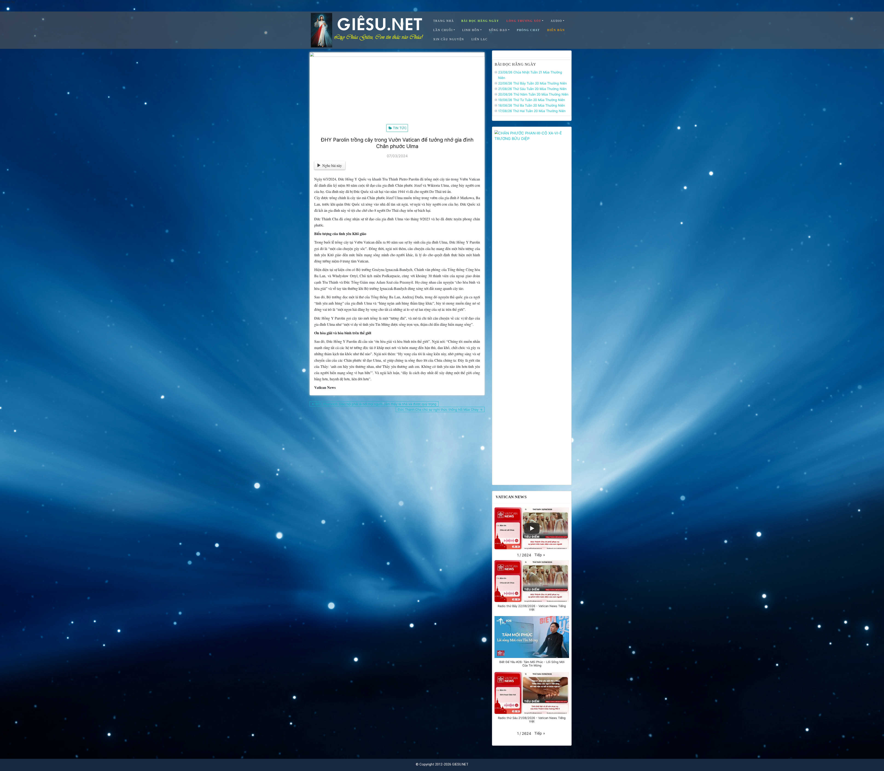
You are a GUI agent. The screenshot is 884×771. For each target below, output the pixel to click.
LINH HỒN (471, 30)
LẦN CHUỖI (443, 30)
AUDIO (556, 21)
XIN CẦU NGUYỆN (448, 39)
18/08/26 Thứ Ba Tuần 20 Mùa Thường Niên (531, 105)
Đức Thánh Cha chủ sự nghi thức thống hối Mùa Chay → (440, 409)
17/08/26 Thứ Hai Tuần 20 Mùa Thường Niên (532, 111)
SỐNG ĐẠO (498, 30)
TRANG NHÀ (443, 21)
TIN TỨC (400, 128)
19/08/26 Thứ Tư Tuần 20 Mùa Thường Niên (531, 100)
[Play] (532, 528)
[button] (539, 555)
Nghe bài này (332, 165)
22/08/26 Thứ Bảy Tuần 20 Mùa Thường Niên (532, 83)
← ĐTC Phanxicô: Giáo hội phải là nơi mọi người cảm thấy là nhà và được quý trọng (374, 404)
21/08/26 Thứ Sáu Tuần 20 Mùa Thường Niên (532, 89)
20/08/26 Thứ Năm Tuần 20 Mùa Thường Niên (533, 94)
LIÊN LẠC (479, 39)
